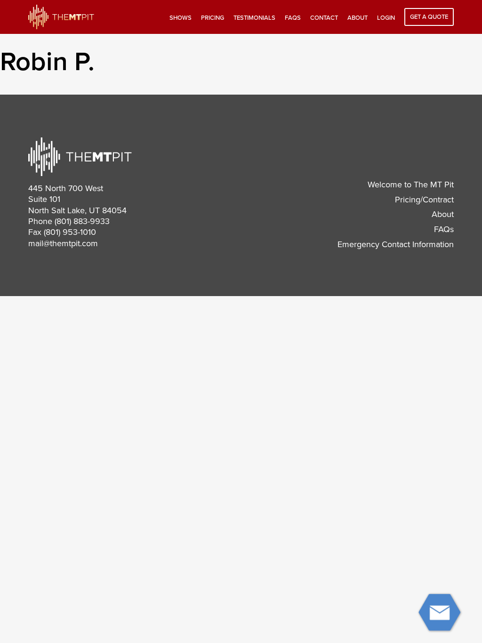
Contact (324, 18)
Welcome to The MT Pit (411, 184)
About (357, 18)
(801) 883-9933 (82, 221)
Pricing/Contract (424, 199)
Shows (180, 18)
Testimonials (254, 18)
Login (386, 18)
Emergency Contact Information (395, 244)
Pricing (212, 18)
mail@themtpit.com (63, 243)
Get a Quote (429, 17)
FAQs (293, 18)
